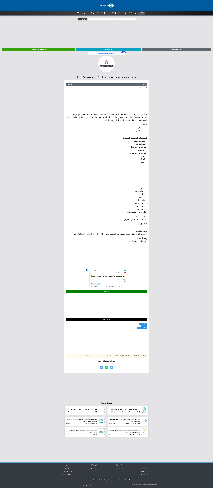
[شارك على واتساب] (106, 367)
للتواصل (67, 468)
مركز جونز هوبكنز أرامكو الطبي (132, 423)
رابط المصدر (106, 319)
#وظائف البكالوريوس (142, 328)
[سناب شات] (90, 485)
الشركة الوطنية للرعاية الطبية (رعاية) (130, 412)
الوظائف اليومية (93, 468)
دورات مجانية (144, 474)
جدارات (94, 434)
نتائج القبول (119, 465)
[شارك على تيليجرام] (101, 367)
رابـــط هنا (106, 291)
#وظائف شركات (143, 324)
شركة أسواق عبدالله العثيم (132, 434)
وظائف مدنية (144, 465)
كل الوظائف (93, 465)
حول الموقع (68, 465)
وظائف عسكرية (144, 468)
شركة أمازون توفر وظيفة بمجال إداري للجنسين (83, 409)
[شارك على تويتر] (111, 367)
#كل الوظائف (144, 326)
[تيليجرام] (83, 485)
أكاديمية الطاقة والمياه (90, 423)
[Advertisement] (106, 33)
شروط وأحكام (68, 471)
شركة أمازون (93, 412)
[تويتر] (86, 485)
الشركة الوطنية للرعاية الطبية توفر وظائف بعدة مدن (124, 409)
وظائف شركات (144, 471)
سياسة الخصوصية (67, 474)
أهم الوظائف (119, 468)
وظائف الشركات (143, 84)
